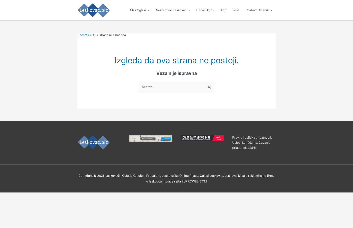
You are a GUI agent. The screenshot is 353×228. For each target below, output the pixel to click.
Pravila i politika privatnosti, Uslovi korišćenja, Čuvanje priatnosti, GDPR (252, 143)
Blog (223, 10)
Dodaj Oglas (205, 10)
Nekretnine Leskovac (171, 10)
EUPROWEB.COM (194, 181)
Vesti (236, 10)
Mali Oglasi (138, 10)
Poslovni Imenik (257, 10)
